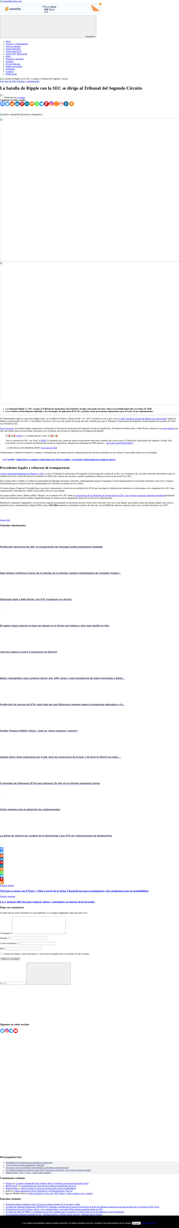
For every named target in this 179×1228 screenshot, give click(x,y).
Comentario (6, 933)
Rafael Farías (11, 1188)
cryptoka (21, 97)
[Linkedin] (17, 103)
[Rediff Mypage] (46, 103)
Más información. (149, 1223)
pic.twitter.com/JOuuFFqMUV (120, 443)
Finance (9, 1183)
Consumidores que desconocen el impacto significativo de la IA (48, 1186)
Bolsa (8, 56)
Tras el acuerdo (6, 428)
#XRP (43, 440)
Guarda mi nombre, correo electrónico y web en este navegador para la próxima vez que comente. (46, 954)
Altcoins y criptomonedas (17, 44)
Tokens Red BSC (13, 49)
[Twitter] (7, 103)
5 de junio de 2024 (49, 448)
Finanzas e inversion (15, 59)
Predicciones (11, 74)
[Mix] (31, 103)
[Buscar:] (13, 983)
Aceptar (136, 1223)
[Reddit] (12, 103)
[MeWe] (26, 103)
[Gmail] (61, 103)
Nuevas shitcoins (13, 46)
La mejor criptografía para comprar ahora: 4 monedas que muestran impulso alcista (52, 1183)
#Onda (19, 436)
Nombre (4, 938)
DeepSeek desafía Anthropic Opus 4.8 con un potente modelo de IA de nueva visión (43, 1204)
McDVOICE (11, 1186)
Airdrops (9, 61)
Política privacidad (14, 66)
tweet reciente (168, 428)
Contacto (10, 71)
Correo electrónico (9, 943)
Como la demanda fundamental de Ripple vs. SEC (22, 473)
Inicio (8, 41)
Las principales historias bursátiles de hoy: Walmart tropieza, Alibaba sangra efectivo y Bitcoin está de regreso (54, 1214)
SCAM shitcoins (13, 64)
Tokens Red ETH (13, 51)
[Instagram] (51, 103)
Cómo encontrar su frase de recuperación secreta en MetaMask (48, 1188)
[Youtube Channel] (15, 1031)
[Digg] (66, 103)
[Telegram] (41, 103)
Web (2, 948)
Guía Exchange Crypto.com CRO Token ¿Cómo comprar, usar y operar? (60, 1193)
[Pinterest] (22, 103)
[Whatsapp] (36, 103)
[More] (72, 103)
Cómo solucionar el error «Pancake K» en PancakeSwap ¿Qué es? (43, 1191)
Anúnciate (10, 69)
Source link (5, 520)
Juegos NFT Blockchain (16, 54)
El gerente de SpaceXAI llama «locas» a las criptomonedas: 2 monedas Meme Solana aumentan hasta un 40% (54, 1209)
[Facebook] (2, 103)
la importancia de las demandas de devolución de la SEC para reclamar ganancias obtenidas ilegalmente (120, 495)
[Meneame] (56, 103)
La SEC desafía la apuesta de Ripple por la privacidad (142, 418)
